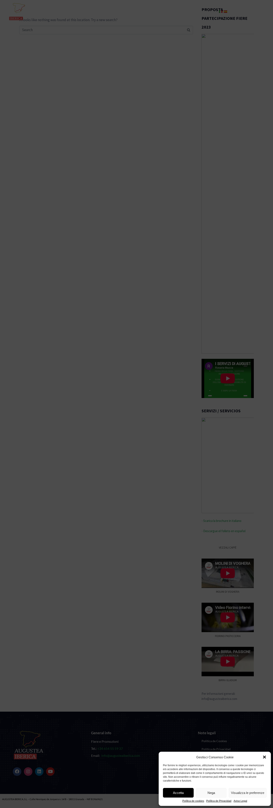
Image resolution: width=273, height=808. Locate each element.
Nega (211, 793)
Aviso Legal (240, 801)
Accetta (178, 793)
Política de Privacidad (218, 801)
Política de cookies (193, 801)
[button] (264, 757)
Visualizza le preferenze (247, 793)
